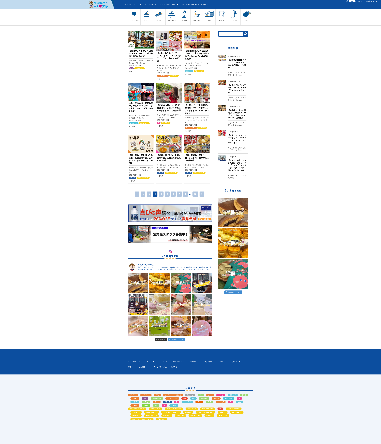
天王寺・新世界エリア (234, 408)
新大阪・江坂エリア (143, 178)
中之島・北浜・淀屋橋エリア (171, 412)
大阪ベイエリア (144, 123)
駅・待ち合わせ (157, 398)
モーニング (221, 402)
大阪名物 (134, 405)
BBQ (157, 395)
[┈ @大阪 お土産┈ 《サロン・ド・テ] (159, 304)
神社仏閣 (134, 402)
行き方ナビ (190, 395)
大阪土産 (132, 178)
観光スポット (133, 123)
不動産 (209, 402)
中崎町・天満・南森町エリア (205, 412)
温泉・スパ (189, 71)
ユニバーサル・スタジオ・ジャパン (142, 419)
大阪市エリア (174, 75)
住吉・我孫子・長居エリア (137, 408)
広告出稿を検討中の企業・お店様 (193, 4)
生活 (156, 405)
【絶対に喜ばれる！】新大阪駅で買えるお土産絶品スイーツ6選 (169, 158)
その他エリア (165, 122)
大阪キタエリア (139, 68)
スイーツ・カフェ (163, 75)
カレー (210, 395)
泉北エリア (223, 412)
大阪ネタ (146, 402)
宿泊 (131, 68)
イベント (220, 395)
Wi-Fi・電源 (204, 398)
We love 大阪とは (132, 4)
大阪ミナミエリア (195, 415)
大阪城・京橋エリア (151, 412)
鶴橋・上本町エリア (207, 408)
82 (195, 194)
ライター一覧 (149, 4)
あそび (239, 402)
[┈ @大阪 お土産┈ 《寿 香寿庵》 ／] (181, 326)
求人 (201, 395)
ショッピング (187, 402)
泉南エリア (188, 412)
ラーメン (134, 398)
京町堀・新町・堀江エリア (174, 408)
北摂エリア (209, 415)
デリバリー (133, 395)
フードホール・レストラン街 (173, 395)
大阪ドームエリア (155, 408)
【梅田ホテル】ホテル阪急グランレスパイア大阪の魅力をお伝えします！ (141, 53)
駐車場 (244, 395)
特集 (184, 398)
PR (220, 408)
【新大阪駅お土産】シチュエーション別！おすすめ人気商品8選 (197, 158)
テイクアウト (146, 395)
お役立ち (146, 405)
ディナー (216, 398)
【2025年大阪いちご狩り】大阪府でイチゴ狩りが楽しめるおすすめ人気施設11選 (169, 108)
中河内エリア (166, 415)
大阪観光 (173, 405)
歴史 (193, 398)
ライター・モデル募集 (167, 4)
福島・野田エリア (236, 412)
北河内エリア (180, 415)
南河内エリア (136, 415)
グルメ (199, 402)
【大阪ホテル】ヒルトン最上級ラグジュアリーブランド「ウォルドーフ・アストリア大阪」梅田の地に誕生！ (237, 165)
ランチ (157, 402)
